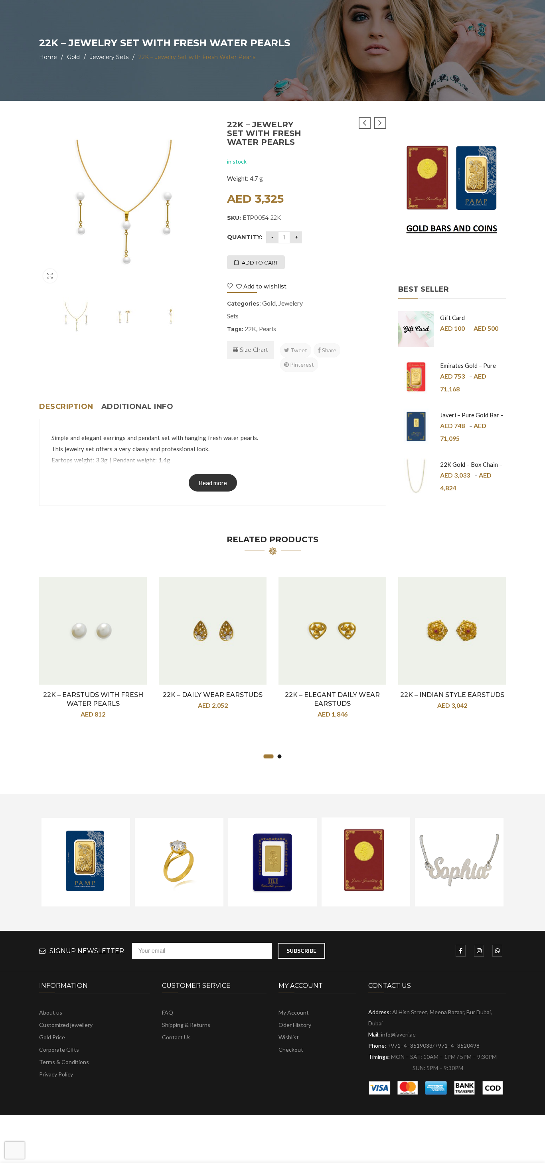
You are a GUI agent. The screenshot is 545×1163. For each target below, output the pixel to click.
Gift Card (452, 317)
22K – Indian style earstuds (452, 695)
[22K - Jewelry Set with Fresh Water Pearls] (76, 317)
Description (66, 406)
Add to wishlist (264, 286)
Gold (73, 57)
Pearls (267, 328)
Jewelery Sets (109, 57)
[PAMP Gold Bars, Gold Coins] (452, 192)
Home (48, 57)
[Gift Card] (416, 329)
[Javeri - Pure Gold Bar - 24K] (416, 426)
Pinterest (301, 364)
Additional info (137, 406)
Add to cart (260, 262)
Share (328, 350)
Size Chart (253, 349)
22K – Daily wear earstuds (213, 695)
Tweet (298, 350)
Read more (213, 482)
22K (250, 328)
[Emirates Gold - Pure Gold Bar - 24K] (416, 377)
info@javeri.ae (398, 1034)
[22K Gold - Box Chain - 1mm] (416, 476)
